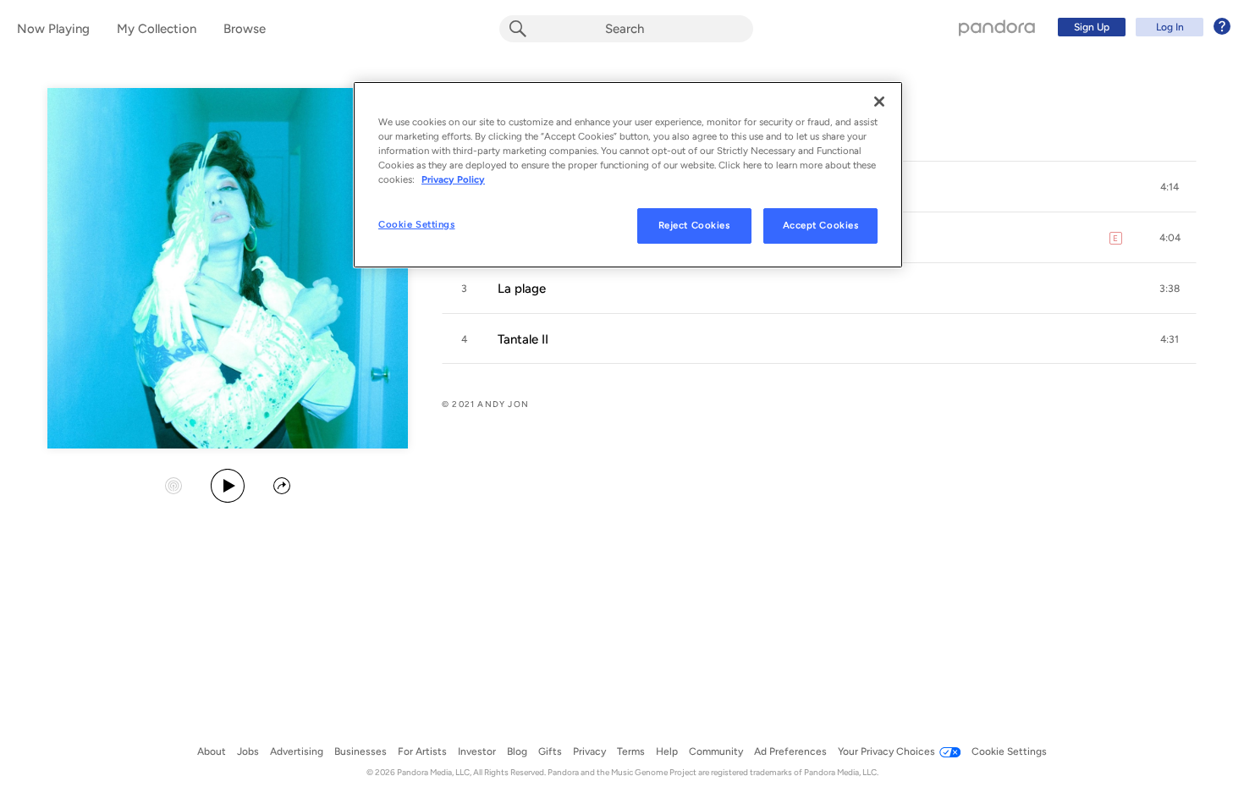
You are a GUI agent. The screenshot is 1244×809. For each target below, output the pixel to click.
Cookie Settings (416, 224)
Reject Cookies (694, 225)
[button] (1169, 187)
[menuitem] (1141, 27)
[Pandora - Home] (997, 27)
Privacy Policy (453, 179)
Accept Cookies (821, 225)
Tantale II (523, 339)
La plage (522, 288)
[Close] (879, 101)
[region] (628, 174)
